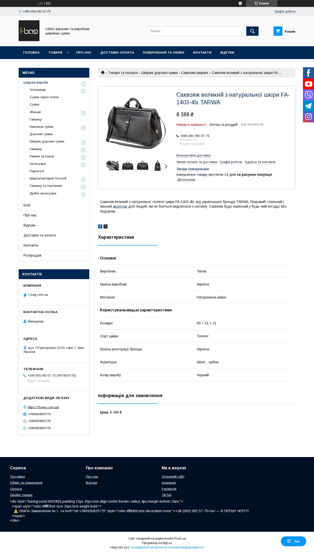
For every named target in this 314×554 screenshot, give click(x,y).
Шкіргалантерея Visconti (48, 178)
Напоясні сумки (41, 127)
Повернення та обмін (163, 52)
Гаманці (36, 119)
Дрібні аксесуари (43, 193)
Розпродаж (32, 255)
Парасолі (37, 171)
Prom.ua (180, 538)
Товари (55, 52)
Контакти (202, 52)
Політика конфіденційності (185, 547)
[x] (105, 227)
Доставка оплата (117, 52)
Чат (297, 541)
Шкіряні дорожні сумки (159, 73)
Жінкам (35, 112)
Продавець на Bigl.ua (157, 543)
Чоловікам (38, 90)
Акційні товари (21, 495)
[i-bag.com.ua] (29, 40)
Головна (31, 52)
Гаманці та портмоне (46, 186)
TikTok (166, 495)
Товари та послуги (123, 73)
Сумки (34, 104)
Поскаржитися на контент (147, 547)
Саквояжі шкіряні (194, 73)
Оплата (16, 489)
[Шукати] (252, 31)
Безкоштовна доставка (193, 155)
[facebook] (100, 227)
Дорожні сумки (41, 134)
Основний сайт (173, 476)
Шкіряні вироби (36, 82)
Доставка (17, 476)
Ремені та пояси (42, 156)
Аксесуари (38, 163)
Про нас (84, 52)
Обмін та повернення (26, 482)
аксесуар (120, 206)
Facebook (169, 489)
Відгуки (227, 52)
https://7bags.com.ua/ (43, 407)
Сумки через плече (44, 97)
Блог (27, 205)
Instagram (169, 482)
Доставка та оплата (40, 235)
